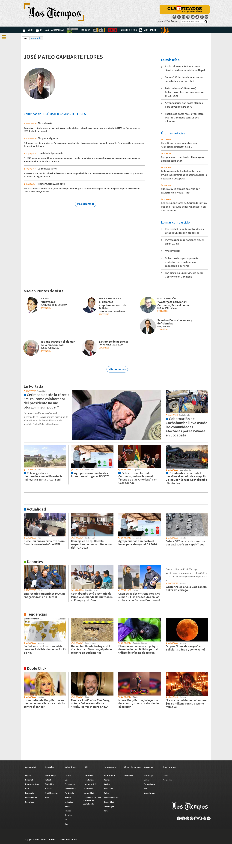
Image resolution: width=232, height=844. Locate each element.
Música (68, 810)
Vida (66, 824)
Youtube (193, 17)
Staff (165, 775)
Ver (26, 38)
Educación (108, 788)
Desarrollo (36, 38)
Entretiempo (50, 775)
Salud (106, 793)
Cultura (85, 29)
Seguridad (29, 802)
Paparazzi (88, 775)
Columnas (88, 788)
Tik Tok (197, 17)
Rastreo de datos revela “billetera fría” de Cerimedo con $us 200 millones (184, 117)
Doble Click (99, 30)
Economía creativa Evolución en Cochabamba (92, 800)
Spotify (206, 17)
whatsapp (183, 17)
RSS (145, 788)
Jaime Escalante (47, 168)
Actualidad (57, 29)
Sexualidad (109, 802)
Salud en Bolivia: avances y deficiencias (174, 321)
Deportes (72, 30)
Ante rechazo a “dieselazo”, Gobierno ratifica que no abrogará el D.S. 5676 (184, 91)
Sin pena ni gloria (48, 138)
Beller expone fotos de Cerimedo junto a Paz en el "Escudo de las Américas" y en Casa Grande (184, 206)
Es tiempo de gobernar (113, 341)
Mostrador (150, 29)
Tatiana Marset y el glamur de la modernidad (58, 343)
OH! (112, 30)
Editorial (29, 779)
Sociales (68, 815)
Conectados (70, 784)
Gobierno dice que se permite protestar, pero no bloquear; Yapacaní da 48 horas (182, 261)
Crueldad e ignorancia (50, 153)
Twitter (179, 17)
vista (23, 391)
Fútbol (48, 779)
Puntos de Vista (32, 784)
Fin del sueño (45, 123)
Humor (68, 797)
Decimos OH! (90, 784)
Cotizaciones (149, 784)
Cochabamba (31, 797)
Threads (202, 17)
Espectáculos (71, 788)
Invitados (69, 802)
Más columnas (85, 204)
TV (66, 819)
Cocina (107, 784)
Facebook (174, 17)
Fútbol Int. (49, 784)
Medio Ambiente (111, 797)
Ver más (25, 514)
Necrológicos (128, 29)
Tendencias (89, 779)
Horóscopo (148, 775)
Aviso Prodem (172, 250)
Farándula (69, 793)
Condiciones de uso (68, 839)
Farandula (128, 775)
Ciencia (107, 779)
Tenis (47, 797)
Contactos (167, 779)
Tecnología (109, 806)
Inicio (30, 29)
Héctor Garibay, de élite (51, 183)
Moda (67, 806)
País (27, 788)
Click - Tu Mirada (165, 30)
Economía (29, 793)
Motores (48, 788)
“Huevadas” (48, 302)
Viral (106, 810)
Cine (66, 779)
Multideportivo (51, 793)
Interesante (109, 775)
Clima (146, 779)
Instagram (188, 17)
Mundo (28, 775)
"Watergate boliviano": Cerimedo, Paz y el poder (173, 303)
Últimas (44, 29)
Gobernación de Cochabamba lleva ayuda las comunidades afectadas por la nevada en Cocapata (184, 174)
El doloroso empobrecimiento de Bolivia (112, 305)
